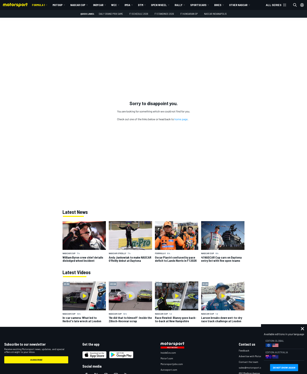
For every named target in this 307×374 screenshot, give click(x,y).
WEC (114, 5)
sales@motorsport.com (252, 367)
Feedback (244, 350)
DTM (140, 5)
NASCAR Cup (77, 5)
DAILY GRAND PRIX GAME (111, 13)
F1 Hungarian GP (189, 13)
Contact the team (248, 361)
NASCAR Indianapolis (215, 13)
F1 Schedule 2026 (138, 13)
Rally (178, 5)
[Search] (294, 5)
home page (181, 119)
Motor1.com (167, 358)
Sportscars (198, 5)
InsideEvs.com (168, 352)
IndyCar (98, 5)
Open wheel (159, 5)
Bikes (217, 5)
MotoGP (58, 5)
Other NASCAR (238, 5)
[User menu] (302, 5)
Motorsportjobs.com (172, 363)
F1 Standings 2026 (164, 13)
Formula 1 (38, 5)
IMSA (127, 5)
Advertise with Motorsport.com (256, 356)
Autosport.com (169, 369)
